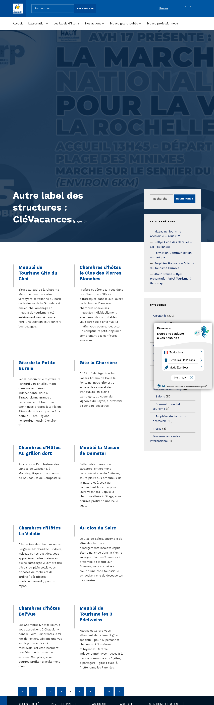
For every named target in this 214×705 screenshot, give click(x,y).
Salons (160, 396)
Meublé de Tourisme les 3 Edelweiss (96, 613)
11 (109, 691)
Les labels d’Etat (65, 23)
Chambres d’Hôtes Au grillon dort (40, 450)
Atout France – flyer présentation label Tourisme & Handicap (170, 278)
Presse (163, 8)
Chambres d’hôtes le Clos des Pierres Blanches (100, 273)
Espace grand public (124, 23)
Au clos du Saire (98, 528)
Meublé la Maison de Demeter (99, 450)
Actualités (159, 315)
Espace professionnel (161, 23)
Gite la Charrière (98, 362)
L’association (36, 23)
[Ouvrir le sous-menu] (47, 23)
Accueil (18, 23)
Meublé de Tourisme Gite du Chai (38, 273)
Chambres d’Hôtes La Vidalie (40, 530)
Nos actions (93, 23)
